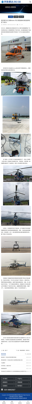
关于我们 (5, 378)
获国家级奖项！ (16, 368)
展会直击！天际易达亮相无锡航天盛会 (16, 357)
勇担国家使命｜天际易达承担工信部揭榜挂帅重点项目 (16, 360)
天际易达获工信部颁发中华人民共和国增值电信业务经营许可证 (16, 371)
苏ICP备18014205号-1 (14, 396)
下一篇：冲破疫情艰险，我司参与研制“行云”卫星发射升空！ (23, 350)
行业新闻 (16, 16)
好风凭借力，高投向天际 (16, 365)
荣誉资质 (19, 382)
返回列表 (29, 354)
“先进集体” (16, 362)
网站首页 (4, 403)
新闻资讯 (5, 382)
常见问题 (21, 16)
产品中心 (19, 378)
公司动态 (10, 16)
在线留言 (5, 386)
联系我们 (19, 386)
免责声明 (20, 396)
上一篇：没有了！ (4, 350)
